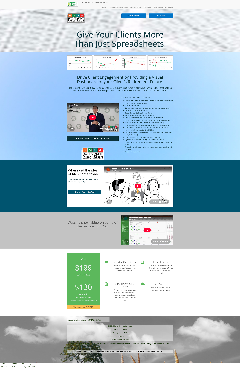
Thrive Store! (147, 7)
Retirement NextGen (135, 7)
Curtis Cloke (103, 7)
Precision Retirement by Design (119, 7)
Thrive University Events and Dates (163, 7)
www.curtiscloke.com (154, 351)
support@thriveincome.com (123, 351)
